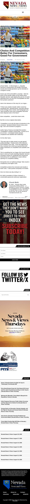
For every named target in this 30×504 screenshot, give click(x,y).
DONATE (25, 494)
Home (5, 492)
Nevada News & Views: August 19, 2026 (11, 434)
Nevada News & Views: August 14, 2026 (11, 442)
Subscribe (16, 494)
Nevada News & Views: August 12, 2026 (11, 451)
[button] (23, 12)
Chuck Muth (10, 59)
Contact (22, 492)
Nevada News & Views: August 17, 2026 (11, 438)
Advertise (6, 494)
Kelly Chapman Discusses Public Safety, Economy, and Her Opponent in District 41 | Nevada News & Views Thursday (14, 403)
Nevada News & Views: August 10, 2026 (11, 459)
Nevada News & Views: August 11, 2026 (11, 455)
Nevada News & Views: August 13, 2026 (11, 447)
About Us (13, 492)
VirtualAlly (15, 500)
